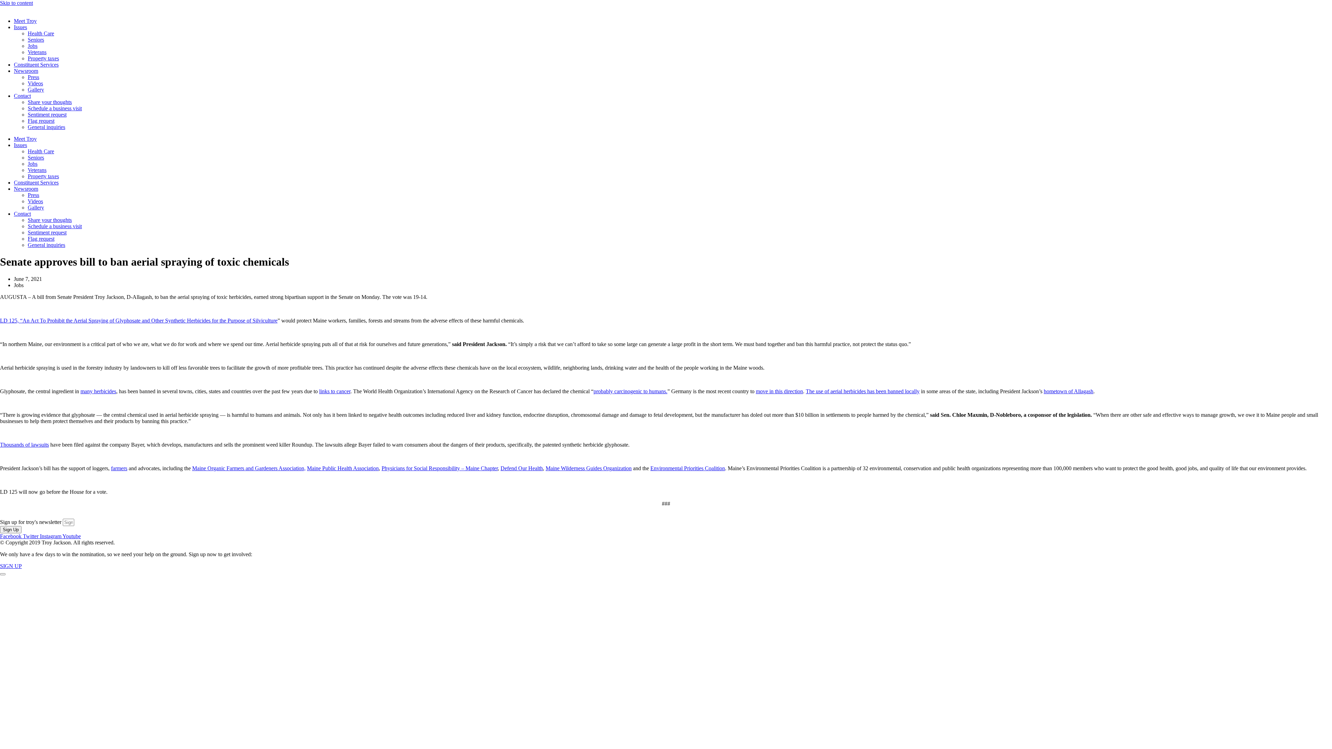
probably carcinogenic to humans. (630, 391)
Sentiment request (47, 115)
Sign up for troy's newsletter (31, 522)
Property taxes (43, 58)
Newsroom (26, 71)
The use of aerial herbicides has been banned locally (863, 391)
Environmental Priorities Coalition (687, 468)
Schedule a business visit (55, 108)
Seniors (36, 40)
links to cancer (334, 391)
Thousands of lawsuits (24, 445)
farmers (119, 468)
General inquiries (46, 127)
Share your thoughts (50, 102)
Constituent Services (36, 65)
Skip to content (16, 3)
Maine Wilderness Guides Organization (589, 468)
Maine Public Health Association (343, 468)
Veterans (37, 52)
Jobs (32, 46)
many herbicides (98, 391)
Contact (22, 96)
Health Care (41, 33)
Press (33, 77)
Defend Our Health (522, 468)
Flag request (41, 121)
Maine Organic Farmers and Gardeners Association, (249, 468)
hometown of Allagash (1068, 391)
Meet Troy (25, 21)
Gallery (36, 90)
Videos (35, 83)
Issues (20, 27)
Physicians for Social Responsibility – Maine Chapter (440, 468)
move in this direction (779, 391)
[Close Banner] (3, 574)
